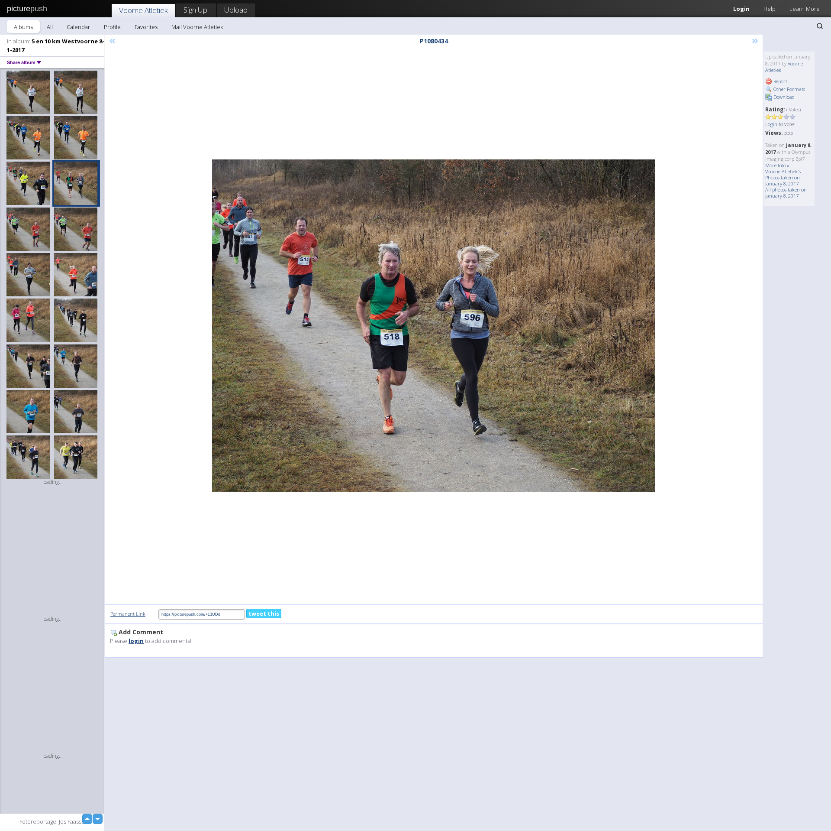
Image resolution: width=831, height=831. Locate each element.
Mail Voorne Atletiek (197, 27)
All (50, 27)
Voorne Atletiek (143, 10)
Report (779, 81)
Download (783, 97)
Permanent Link (127, 613)
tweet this (263, 613)
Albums (23, 27)
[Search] (820, 26)
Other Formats (788, 89)
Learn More (804, 9)
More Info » (777, 165)
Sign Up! (196, 10)
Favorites (146, 27)
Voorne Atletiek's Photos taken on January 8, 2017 (783, 177)
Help (769, 9)
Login (741, 9)
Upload (236, 10)
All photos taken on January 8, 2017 (786, 192)
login (136, 641)
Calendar (78, 27)
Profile (112, 27)
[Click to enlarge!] (433, 325)
